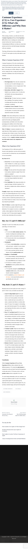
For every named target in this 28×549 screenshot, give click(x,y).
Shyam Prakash (4, 32)
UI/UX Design (18, 388)
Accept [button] (11, 13)
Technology (19, 31)
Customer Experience (8, 388)
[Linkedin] (6, 541)
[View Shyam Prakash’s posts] (14, 400)
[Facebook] (3, 541)
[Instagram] (10, 541)
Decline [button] (16, 13)
